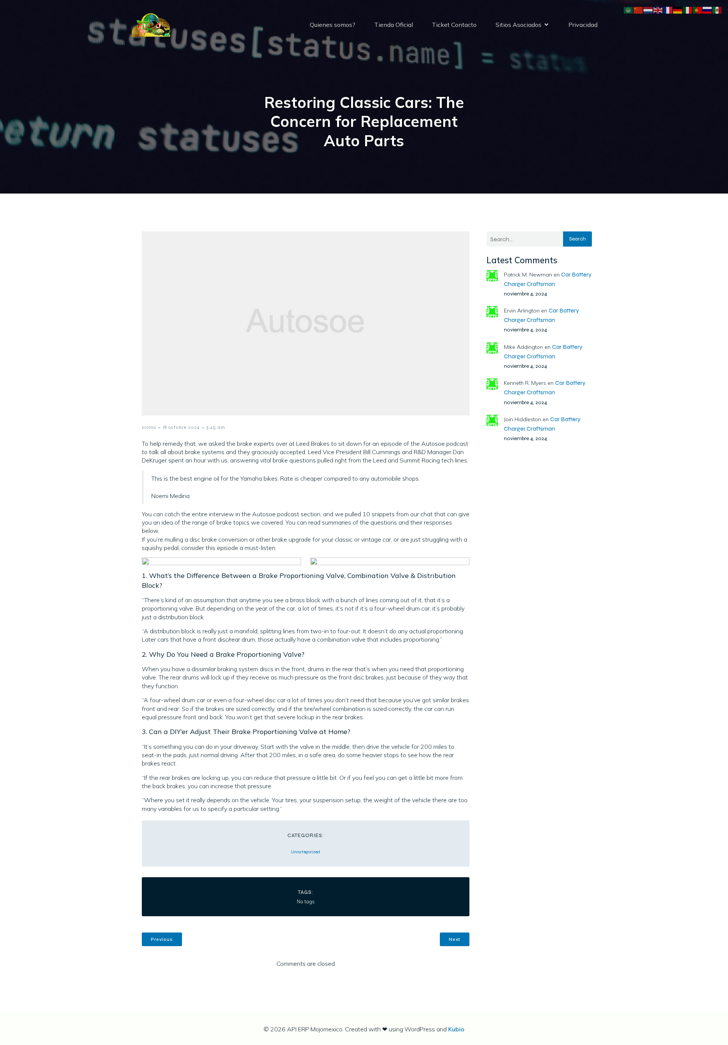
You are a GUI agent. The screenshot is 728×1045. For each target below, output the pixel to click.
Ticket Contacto (454, 24)
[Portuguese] (698, 9)
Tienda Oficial (393, 24)
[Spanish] (717, 9)
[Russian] (707, 9)
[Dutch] (648, 9)
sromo (149, 427)
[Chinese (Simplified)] (638, 9)
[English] (658, 9)
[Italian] (688, 9)
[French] (668, 9)
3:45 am (215, 427)
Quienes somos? (332, 24)
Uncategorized (305, 851)
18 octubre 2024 (181, 427)
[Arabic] (629, 9)
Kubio (456, 1029)
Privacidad (583, 24)
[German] (678, 9)
